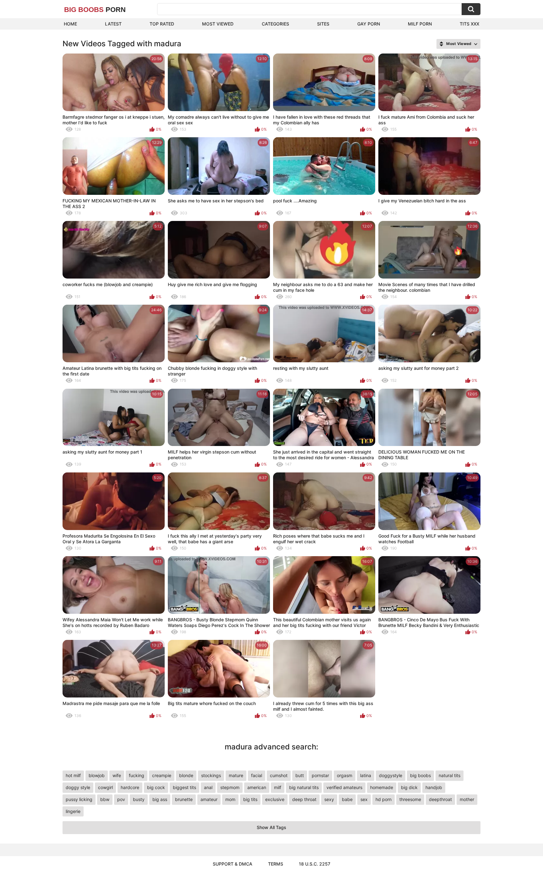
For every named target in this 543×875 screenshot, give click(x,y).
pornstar (320, 775)
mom (230, 799)
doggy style (78, 787)
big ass (159, 799)
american (256, 787)
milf (277, 787)
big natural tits (304, 787)
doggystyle (390, 775)
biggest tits (184, 787)
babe (347, 799)
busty (139, 799)
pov (121, 799)
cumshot (279, 775)
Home (70, 23)
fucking (136, 775)
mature (236, 775)
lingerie (73, 811)
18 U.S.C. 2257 (314, 864)
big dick (409, 787)
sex (364, 799)
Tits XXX (469, 23)
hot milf (73, 775)
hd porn (384, 799)
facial (256, 775)
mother (467, 799)
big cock (156, 787)
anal (208, 787)
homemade (381, 787)
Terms (275, 864)
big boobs (420, 775)
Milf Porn (420, 23)
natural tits (449, 775)
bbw (104, 799)
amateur (208, 799)
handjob (433, 787)
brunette (184, 799)
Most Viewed (217, 23)
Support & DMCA (232, 864)
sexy (329, 799)
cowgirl (105, 787)
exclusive (274, 799)
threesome (410, 799)
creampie (161, 775)
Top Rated (162, 23)
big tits (250, 799)
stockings (211, 775)
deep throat (304, 799)
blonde (186, 775)
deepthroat (440, 799)
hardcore (130, 787)
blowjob (97, 775)
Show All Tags (271, 827)
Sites (323, 23)
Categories (275, 23)
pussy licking (79, 799)
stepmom (229, 787)
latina (365, 775)
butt (299, 775)
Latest (113, 23)
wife (116, 775)
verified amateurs (344, 787)
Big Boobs (95, 10)
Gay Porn (368, 23)
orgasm (344, 775)
